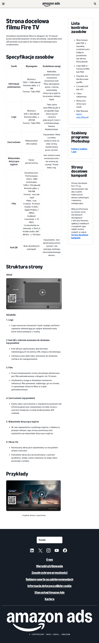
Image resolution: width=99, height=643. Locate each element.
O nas (49, 559)
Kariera (49, 599)
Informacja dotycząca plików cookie (49, 586)
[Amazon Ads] (49, 4)
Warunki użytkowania (49, 566)
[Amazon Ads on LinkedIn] (32, 550)
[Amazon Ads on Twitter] (40, 550)
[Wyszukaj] (95, 4)
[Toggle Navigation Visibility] (3, 3)
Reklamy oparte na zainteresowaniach (49, 579)
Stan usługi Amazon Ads (50, 592)
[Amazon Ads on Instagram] (48, 550)
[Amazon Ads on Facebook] (65, 550)
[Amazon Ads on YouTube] (57, 550)
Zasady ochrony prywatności (49, 572)
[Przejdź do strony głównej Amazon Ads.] (49, 620)
